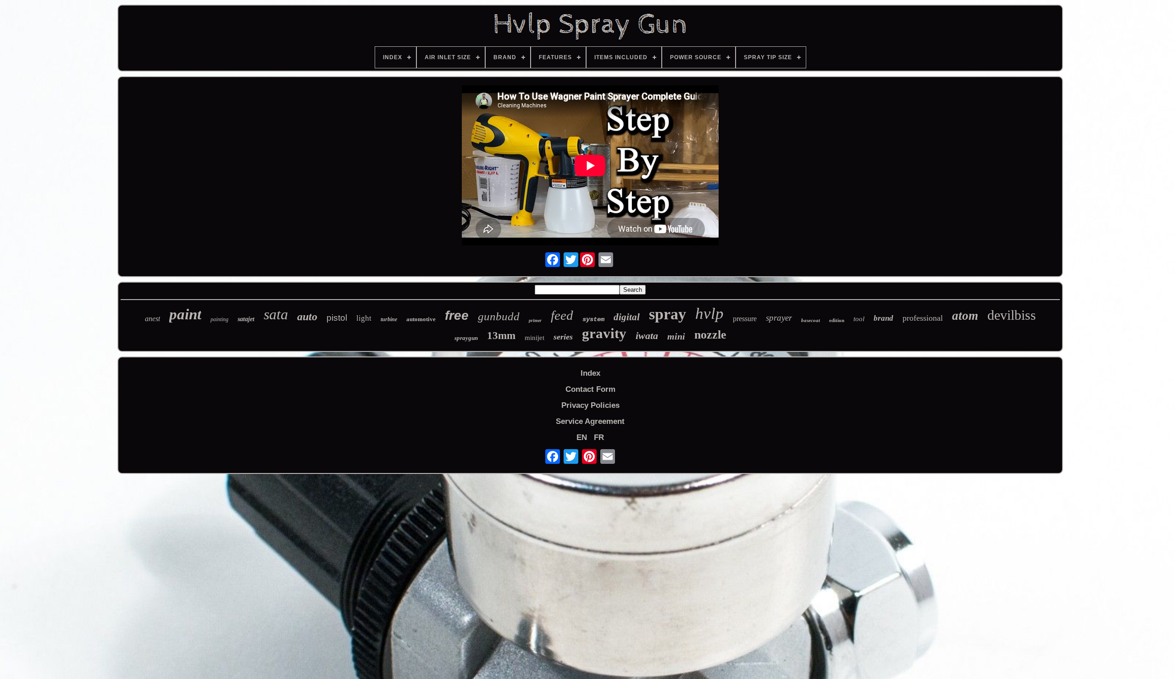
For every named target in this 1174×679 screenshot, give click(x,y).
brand (883, 318)
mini (676, 336)
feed (562, 315)
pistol (337, 318)
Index (590, 373)
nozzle (710, 334)
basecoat (810, 320)
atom (965, 316)
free (457, 315)
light (363, 318)
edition (836, 320)
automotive (421, 319)
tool (858, 319)
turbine (389, 319)
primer (535, 320)
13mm (501, 335)
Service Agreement (590, 421)
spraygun (466, 337)
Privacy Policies (590, 405)
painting (219, 319)
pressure (745, 319)
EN (581, 437)
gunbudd (499, 316)
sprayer (779, 318)
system (593, 319)
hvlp (709, 314)
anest (152, 319)
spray (667, 314)
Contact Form (590, 389)
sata (276, 314)
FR (599, 437)
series (563, 336)
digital (627, 317)
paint (185, 314)
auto (307, 317)
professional (923, 318)
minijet (534, 337)
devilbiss (1011, 315)
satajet (246, 319)
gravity (604, 333)
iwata (647, 335)
